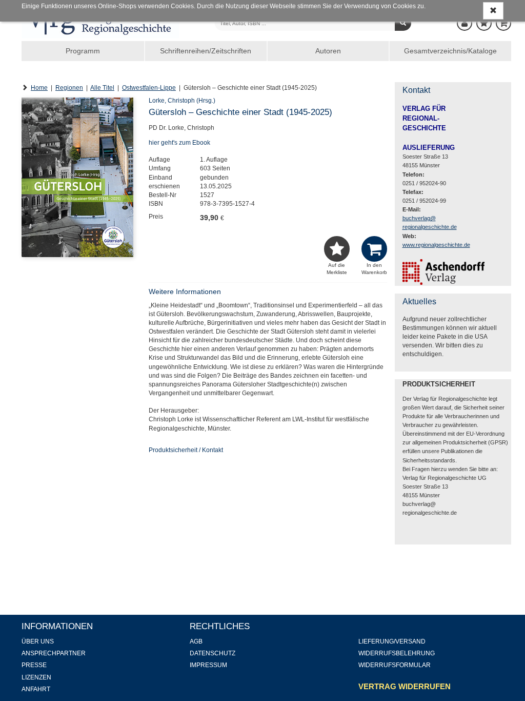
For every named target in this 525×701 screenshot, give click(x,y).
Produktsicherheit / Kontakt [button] (186, 450)
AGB (196, 641)
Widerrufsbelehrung (396, 653)
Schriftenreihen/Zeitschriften (205, 51)
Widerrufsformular (394, 665)
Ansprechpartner (54, 653)
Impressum (208, 665)
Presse (34, 665)
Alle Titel (102, 87)
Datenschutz (212, 653)
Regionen (69, 87)
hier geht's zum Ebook (179, 142)
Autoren (328, 51)
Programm (83, 51)
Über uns (38, 641)
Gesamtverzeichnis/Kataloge (450, 51)
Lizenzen (36, 677)
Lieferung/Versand (392, 641)
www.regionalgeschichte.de (436, 245)
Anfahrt (36, 689)
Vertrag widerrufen (404, 686)
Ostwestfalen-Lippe (149, 87)
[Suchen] (403, 23)
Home (39, 87)
